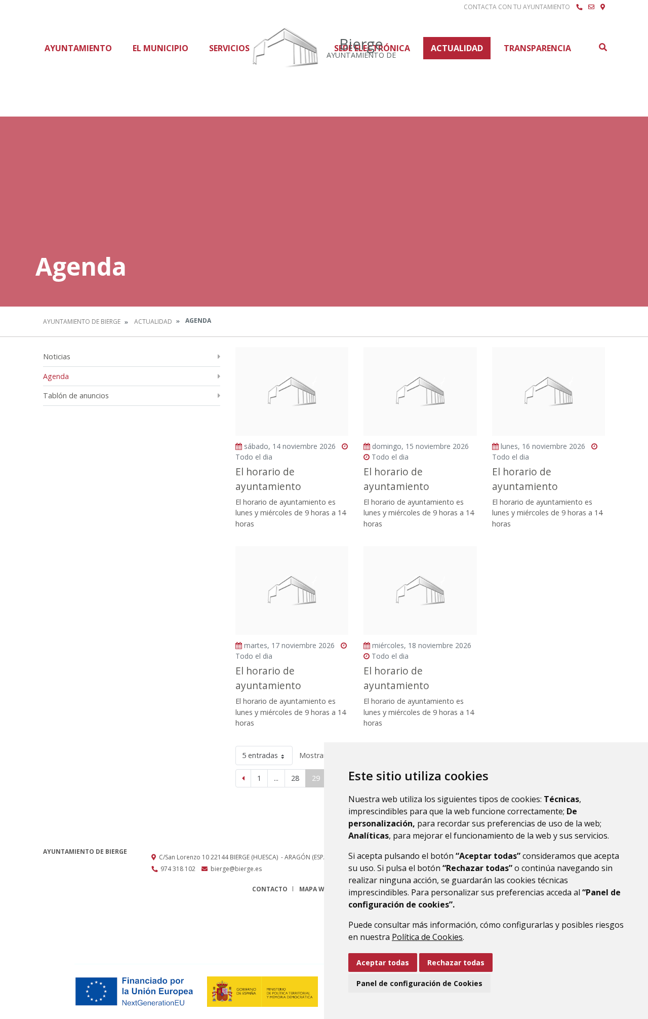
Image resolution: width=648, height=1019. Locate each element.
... (276, 778)
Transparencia (537, 48)
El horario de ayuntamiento (268, 479)
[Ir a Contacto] (591, 7)
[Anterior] (243, 778)
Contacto (270, 889)
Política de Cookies (427, 936)
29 (316, 778)
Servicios (229, 48)
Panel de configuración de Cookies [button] (419, 983)
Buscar (602, 47)
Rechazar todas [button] (455, 962)
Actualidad (457, 48)
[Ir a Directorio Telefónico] (579, 7)
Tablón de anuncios (76, 395)
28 (295, 778)
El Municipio (160, 48)
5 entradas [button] (260, 755)
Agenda (56, 376)
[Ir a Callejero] (602, 7)
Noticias (56, 356)
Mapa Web (315, 889)
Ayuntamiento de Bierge (81, 321)
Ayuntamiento (78, 48)
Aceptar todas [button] (382, 962)
